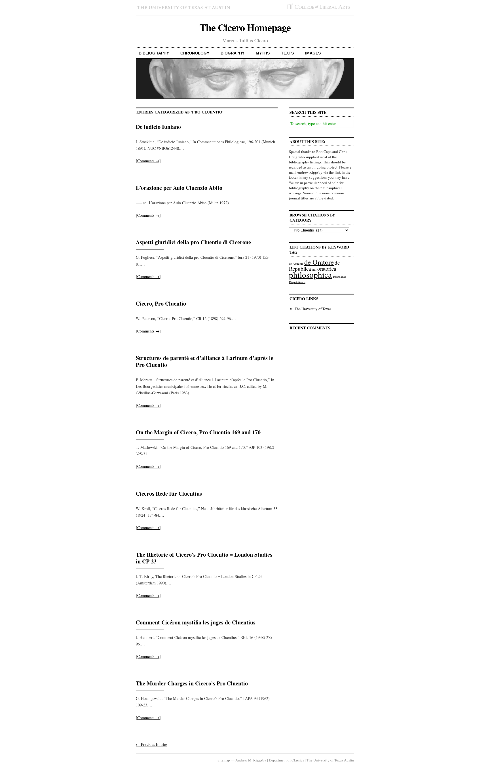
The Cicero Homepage (244, 27)
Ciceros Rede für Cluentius (169, 493)
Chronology (194, 53)
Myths (263, 53)
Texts (287, 53)
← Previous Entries (151, 744)
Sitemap (223, 760)
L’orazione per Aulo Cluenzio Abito (179, 188)
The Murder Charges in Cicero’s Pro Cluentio (192, 683)
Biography (232, 53)
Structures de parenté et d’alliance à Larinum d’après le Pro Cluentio (204, 361)
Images (313, 53)
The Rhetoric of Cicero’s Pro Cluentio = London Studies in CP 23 (204, 557)
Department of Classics (286, 760)
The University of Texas (313, 308)
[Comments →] (148, 160)
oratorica (326, 268)
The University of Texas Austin (330, 760)
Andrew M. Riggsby (250, 760)
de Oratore (319, 262)
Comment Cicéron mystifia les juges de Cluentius (195, 622)
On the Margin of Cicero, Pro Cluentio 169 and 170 (198, 432)
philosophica (310, 274)
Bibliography (154, 53)
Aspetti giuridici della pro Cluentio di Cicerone (193, 242)
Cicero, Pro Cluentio (161, 303)
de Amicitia (296, 264)
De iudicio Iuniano (158, 127)
